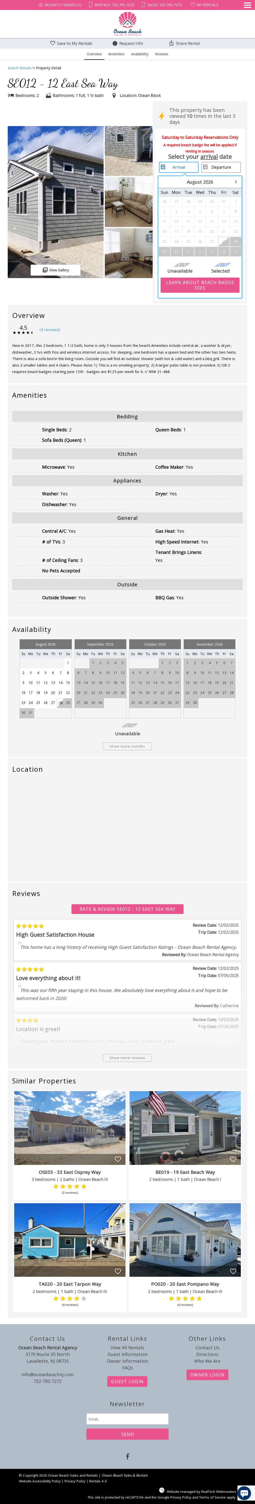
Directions (207, 1354)
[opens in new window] (127, 1457)
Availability (139, 54)
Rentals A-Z (98, 1481)
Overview (94, 54)
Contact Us (207, 1348)
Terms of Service (212, 1497)
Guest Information (127, 1354)
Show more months (127, 746)
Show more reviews (127, 1057)
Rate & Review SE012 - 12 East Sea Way (127, 909)
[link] (70, 1145)
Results (20, 68)
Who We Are (207, 1361)
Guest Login (127, 1381)
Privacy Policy (74, 1481)
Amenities (116, 54)
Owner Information (127, 1361)
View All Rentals (127, 1348)
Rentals (113, 4)
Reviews (161, 54)
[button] (247, 20)
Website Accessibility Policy (40, 1481)
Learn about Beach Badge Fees (200, 285)
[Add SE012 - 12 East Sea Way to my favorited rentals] (87, 137)
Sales (164, 4)
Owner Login (207, 1375)
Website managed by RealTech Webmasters (201, 1491)
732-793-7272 (48, 1381)
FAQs (127, 1368)
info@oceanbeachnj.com (47, 1374)
